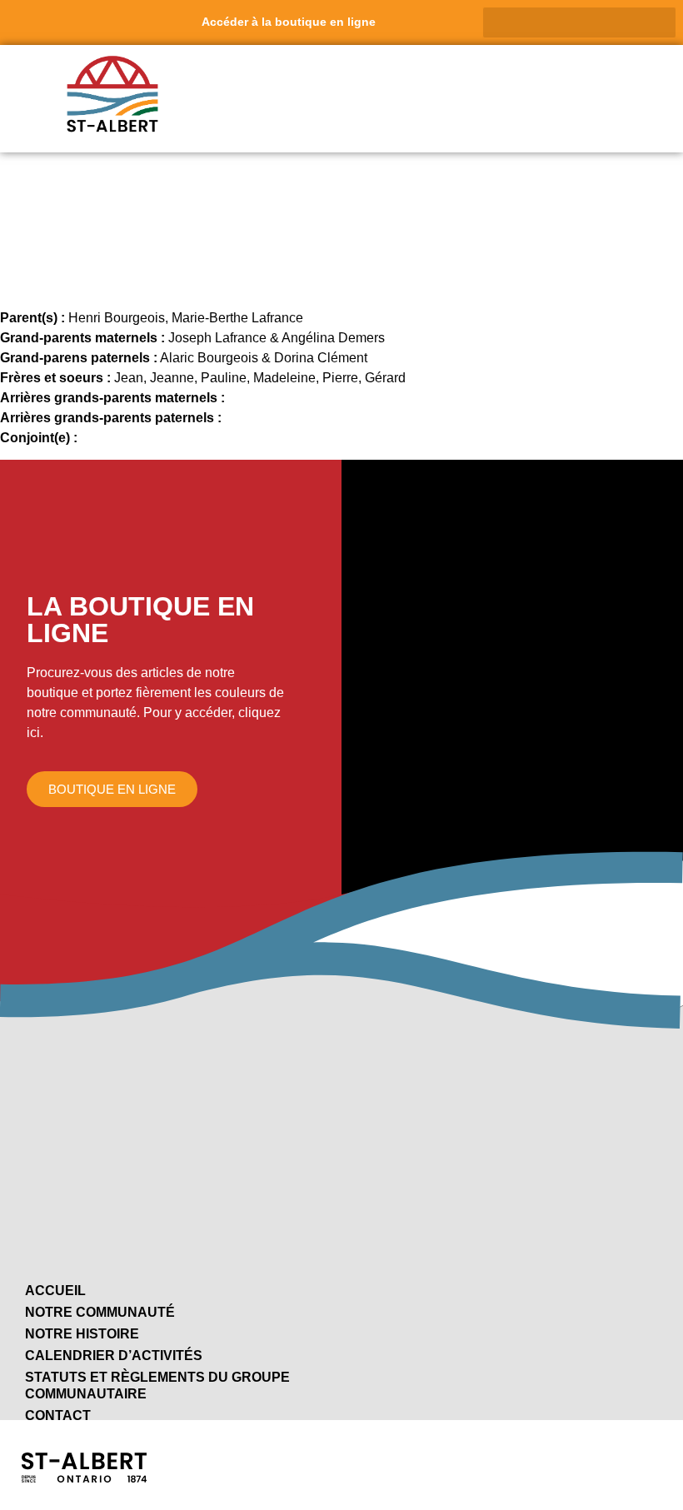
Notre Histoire (82, 1334)
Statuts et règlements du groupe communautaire (157, 1385)
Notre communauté (100, 1312)
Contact (58, 1415)
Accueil (55, 1290)
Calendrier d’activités (113, 1355)
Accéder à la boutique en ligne (289, 21)
